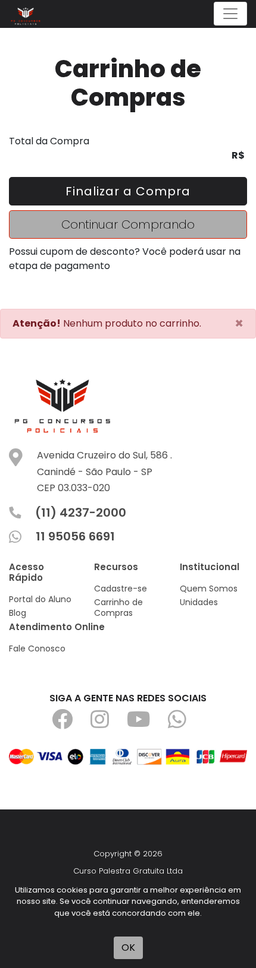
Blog (17, 613)
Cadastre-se (120, 588)
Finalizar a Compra (128, 191)
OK (128, 947)
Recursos (116, 567)
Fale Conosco (37, 648)
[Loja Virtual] (28, 14)
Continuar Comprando (128, 224)
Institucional (209, 567)
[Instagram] (108, 723)
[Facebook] (71, 723)
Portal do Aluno (40, 599)
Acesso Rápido (26, 572)
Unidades (199, 602)
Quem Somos (209, 588)
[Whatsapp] (186, 723)
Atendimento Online (57, 627)
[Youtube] (147, 723)
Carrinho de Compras (118, 607)
